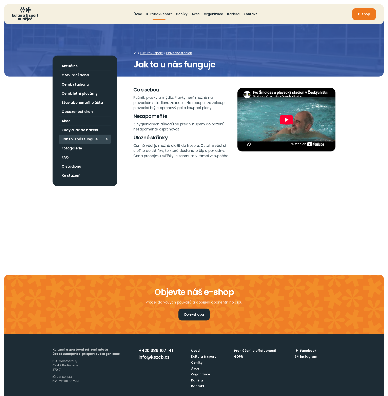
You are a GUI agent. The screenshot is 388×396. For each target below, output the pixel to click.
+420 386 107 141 (156, 350)
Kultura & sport (151, 53)
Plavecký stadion (179, 53)
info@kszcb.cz (154, 357)
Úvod (195, 351)
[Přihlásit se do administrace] (384, 392)
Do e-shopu (194, 314)
